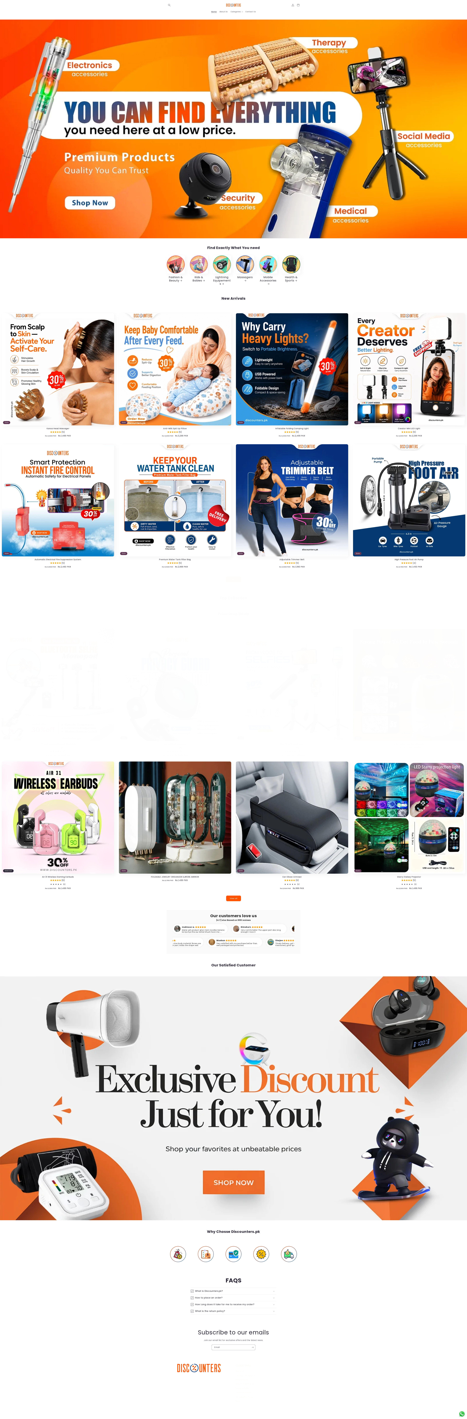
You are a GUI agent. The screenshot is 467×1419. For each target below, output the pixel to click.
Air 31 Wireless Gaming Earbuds (58, 877)
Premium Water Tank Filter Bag (175, 559)
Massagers (245, 277)
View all (233, 579)
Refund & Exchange (245, 1384)
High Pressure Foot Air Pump (409, 559)
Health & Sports (291, 279)
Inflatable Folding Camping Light (292, 428)
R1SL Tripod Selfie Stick (292, 744)
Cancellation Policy (244, 1397)
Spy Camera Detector (175, 744)
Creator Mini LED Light (409, 428)
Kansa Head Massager (58, 428)
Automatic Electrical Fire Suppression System (58, 559)
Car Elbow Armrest (292, 877)
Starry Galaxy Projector (409, 877)
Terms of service (243, 1392)
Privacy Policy (242, 1380)
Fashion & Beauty (176, 279)
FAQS (238, 1401)
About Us (240, 1371)
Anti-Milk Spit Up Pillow (175, 428)
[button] (169, 5)
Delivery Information (245, 1375)
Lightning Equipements (222, 280)
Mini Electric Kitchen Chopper (409, 744)
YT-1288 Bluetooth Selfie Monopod (58, 744)
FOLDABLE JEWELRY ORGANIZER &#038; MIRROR (175, 877)
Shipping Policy (243, 1388)
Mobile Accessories (268, 279)
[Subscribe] (252, 1347)
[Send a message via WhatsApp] (462, 1414)
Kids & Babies (198, 279)
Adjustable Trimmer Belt (292, 559)
